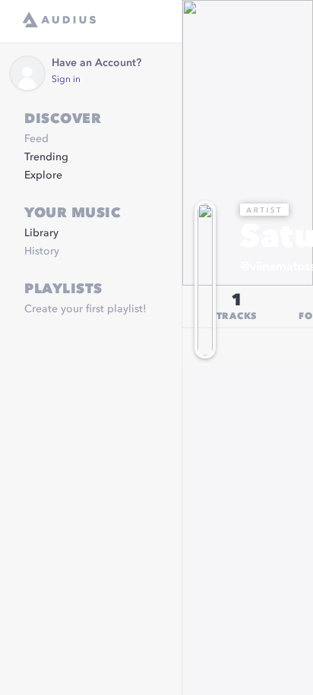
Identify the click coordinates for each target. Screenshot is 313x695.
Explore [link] (43, 175)
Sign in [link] (66, 79)
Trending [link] (46, 157)
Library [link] (41, 233)
